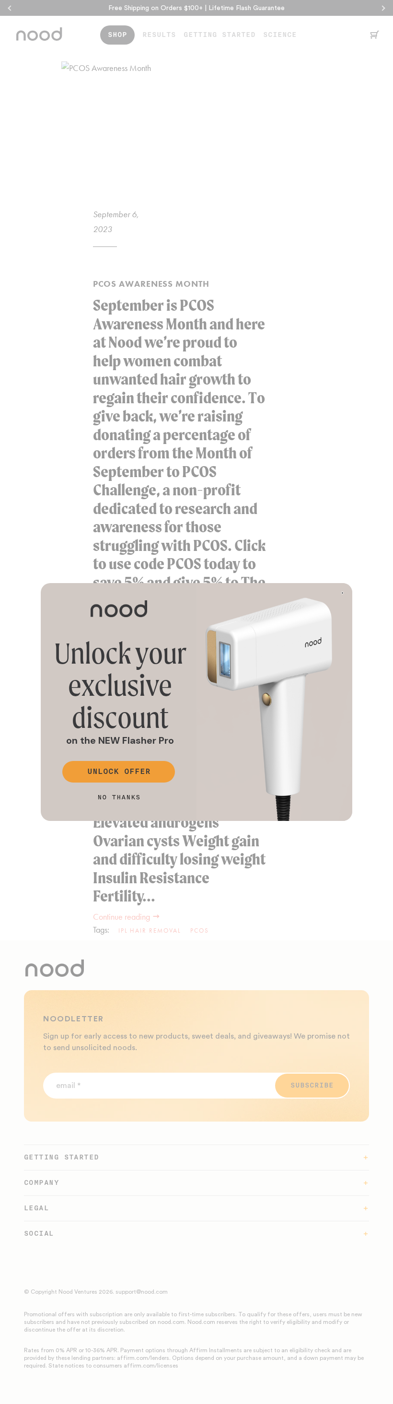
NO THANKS (118, 797)
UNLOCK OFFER (118, 771)
